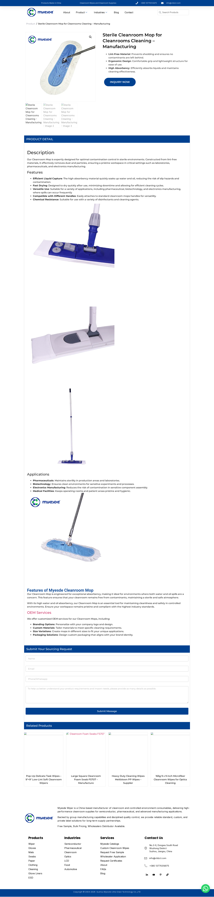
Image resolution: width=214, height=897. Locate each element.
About (66, 12)
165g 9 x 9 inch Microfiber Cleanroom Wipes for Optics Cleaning (170, 779)
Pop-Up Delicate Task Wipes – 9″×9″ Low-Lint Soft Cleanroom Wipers (44, 779)
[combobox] (173, 12)
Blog (116, 12)
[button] (90, 37)
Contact (129, 12)
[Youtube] (153, 874)
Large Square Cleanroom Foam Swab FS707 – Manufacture (86, 779)
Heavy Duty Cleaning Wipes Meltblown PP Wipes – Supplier (128, 779)
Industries (99, 12)
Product (80, 12)
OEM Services (39, 612)
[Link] (167, 874)
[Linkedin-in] (147, 874)
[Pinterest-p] (160, 874)
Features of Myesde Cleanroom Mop (60, 590)
